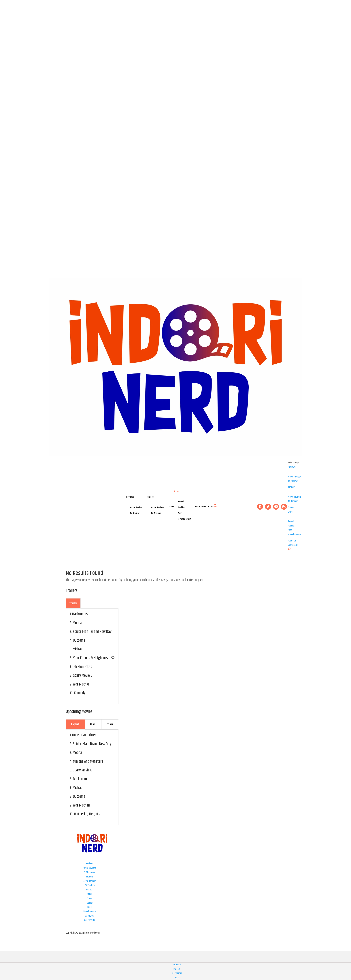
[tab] (73, 603)
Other (177, 491)
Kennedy (80, 693)
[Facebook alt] (260, 507)
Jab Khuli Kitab (82, 667)
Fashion (181, 507)
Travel (181, 502)
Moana (77, 623)
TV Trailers (156, 513)
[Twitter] (268, 507)
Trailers (150, 497)
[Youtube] (276, 507)
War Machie (81, 684)
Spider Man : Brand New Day (92, 632)
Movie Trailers (157, 507)
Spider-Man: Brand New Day (92, 744)
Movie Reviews (137, 507)
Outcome (79, 640)
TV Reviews (135, 513)
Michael (78, 649)
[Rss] (284, 507)
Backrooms (80, 614)
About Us (199, 507)
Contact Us (208, 507)
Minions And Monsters (88, 761)
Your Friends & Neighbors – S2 (94, 658)
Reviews (130, 497)
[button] (215, 507)
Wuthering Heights (87, 814)
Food (180, 513)
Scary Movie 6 (82, 676)
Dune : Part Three (84, 735)
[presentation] (73, 603)
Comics (171, 507)
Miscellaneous (184, 519)
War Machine (81, 805)
